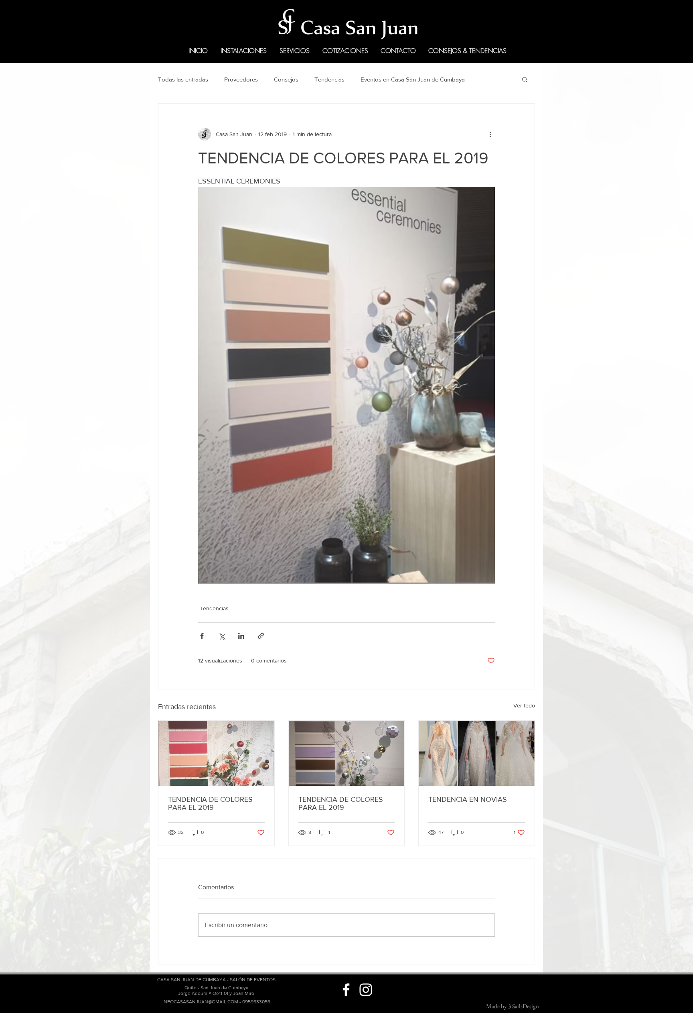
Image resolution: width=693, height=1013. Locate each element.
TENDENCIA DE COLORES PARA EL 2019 (210, 803)
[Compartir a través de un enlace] (261, 636)
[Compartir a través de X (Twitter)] (221, 636)
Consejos (286, 79)
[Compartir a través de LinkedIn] (241, 636)
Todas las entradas (183, 79)
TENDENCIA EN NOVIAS (467, 799)
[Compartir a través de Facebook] (202, 636)
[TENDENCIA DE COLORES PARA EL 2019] (216, 753)
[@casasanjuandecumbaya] (365, 989)
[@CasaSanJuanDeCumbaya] (346, 989)
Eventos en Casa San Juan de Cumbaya (413, 79)
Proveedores (241, 79)
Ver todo (524, 705)
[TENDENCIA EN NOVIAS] (477, 753)
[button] (525, 79)
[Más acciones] (490, 134)
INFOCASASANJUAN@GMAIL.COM (200, 1002)
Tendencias (329, 79)
